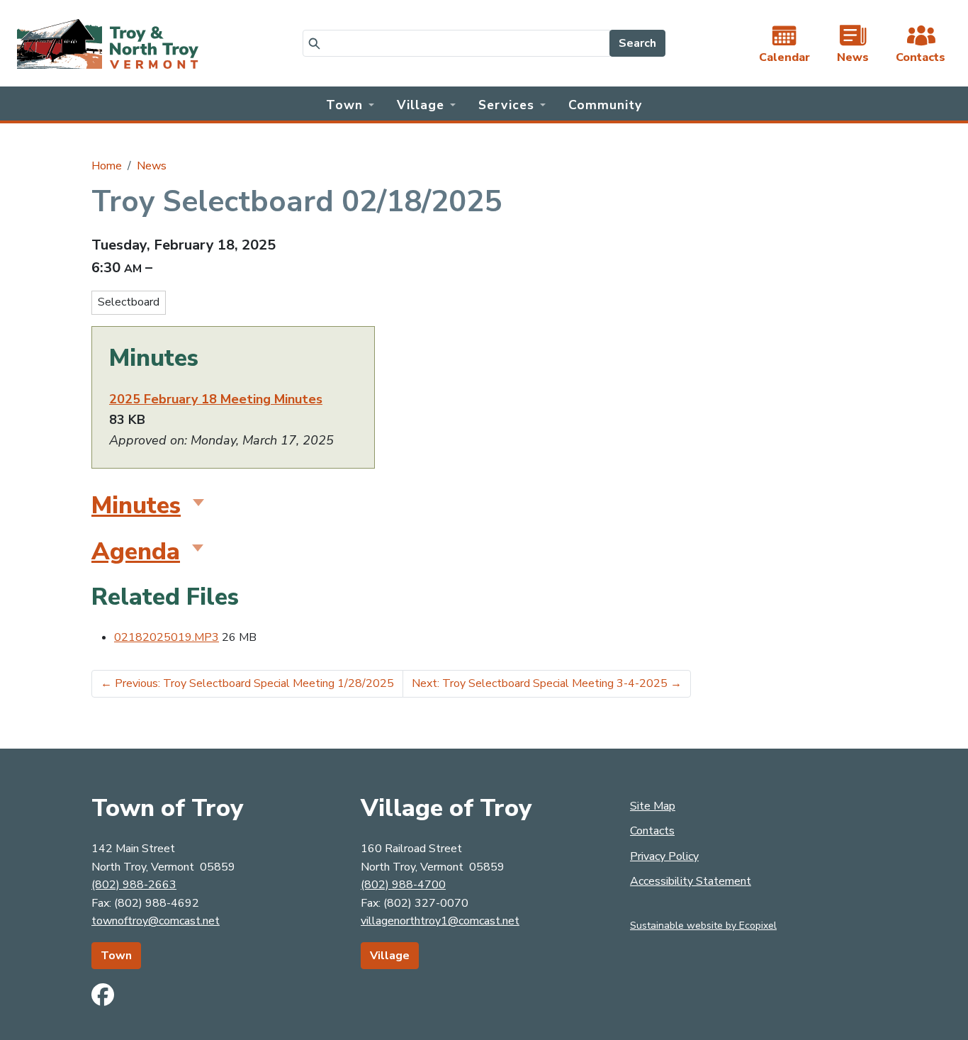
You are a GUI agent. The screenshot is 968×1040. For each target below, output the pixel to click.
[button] (350, 103)
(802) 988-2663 (133, 885)
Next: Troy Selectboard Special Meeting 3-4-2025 (547, 683)
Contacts (652, 831)
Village (390, 955)
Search (637, 43)
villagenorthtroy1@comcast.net (440, 921)
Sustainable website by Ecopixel (703, 925)
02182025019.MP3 (166, 637)
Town (116, 955)
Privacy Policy (664, 856)
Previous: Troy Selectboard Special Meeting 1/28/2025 (247, 683)
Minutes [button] (136, 505)
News (152, 166)
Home (106, 166)
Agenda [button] (135, 551)
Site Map (652, 806)
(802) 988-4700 (403, 885)
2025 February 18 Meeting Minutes (215, 399)
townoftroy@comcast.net (155, 921)
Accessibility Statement (690, 881)
